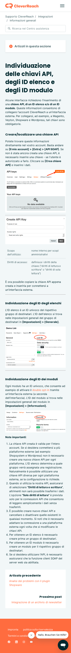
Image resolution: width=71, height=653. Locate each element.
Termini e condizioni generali (25, 635)
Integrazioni (45, 16)
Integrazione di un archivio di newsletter (37, 602)
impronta (13, 629)
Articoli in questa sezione (33, 46)
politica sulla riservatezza (38, 629)
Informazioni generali (23, 20)
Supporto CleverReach (19, 16)
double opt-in (40, 390)
